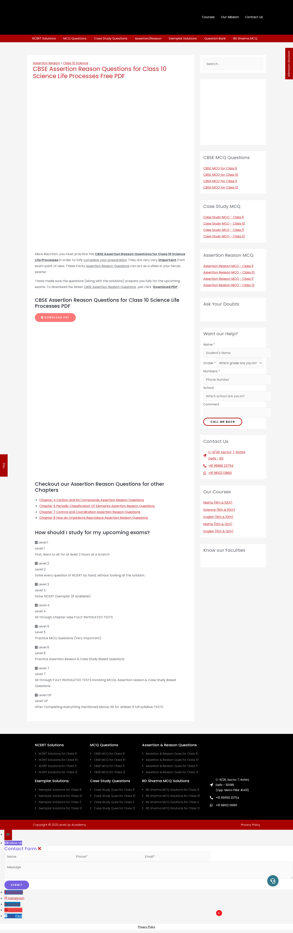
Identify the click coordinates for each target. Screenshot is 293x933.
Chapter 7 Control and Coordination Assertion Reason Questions (89, 512)
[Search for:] (233, 64)
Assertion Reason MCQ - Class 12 (228, 285)
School (208, 387)
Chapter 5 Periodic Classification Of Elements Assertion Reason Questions (97, 506)
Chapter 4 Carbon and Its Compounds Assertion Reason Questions (91, 500)
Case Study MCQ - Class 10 (224, 223)
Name (209, 344)
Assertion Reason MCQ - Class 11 (228, 278)
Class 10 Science (75, 63)
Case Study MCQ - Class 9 (223, 217)
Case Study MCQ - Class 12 (224, 236)
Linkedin (14, 904)
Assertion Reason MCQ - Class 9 (228, 266)
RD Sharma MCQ (245, 38)
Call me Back (222, 422)
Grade (209, 363)
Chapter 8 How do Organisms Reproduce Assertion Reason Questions (93, 517)
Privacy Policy (250, 825)
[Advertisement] (170, 922)
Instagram (16, 898)
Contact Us (254, 17)
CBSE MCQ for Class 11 (220, 181)
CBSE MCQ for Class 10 (220, 174)
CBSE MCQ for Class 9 (220, 168)
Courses (208, 17)
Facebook (15, 892)
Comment (211, 404)
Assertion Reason (46, 63)
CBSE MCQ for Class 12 (220, 187)
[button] (55, 317)
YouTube (15, 910)
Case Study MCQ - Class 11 (223, 230)
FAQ (18, 916)
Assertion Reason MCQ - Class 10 (229, 272)
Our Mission (230, 17)
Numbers (211, 371)
